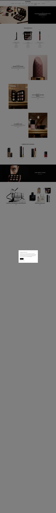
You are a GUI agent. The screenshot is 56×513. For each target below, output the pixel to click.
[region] (28, 256)
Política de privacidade (29, 256)
